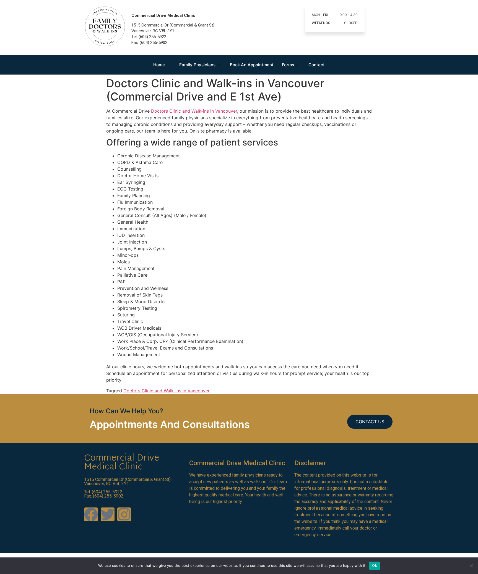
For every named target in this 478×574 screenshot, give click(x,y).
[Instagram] (124, 514)
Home (159, 64)
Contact (316, 64)
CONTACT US (369, 421)
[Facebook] (91, 514)
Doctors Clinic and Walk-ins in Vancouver (194, 111)
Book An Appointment (252, 64)
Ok (374, 565)
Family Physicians (197, 64)
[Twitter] (108, 514)
